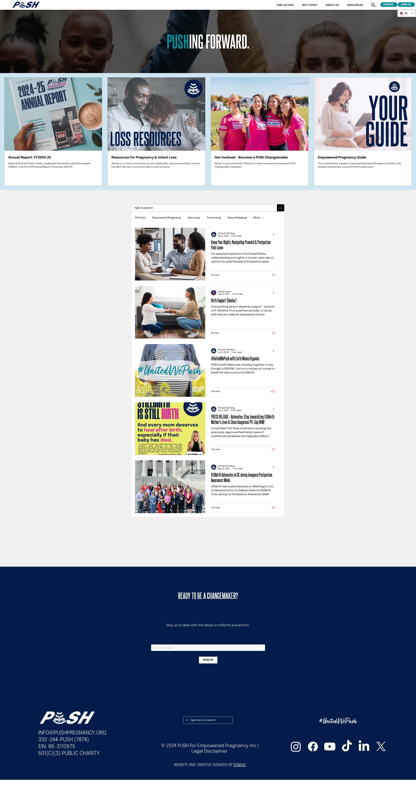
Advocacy (194, 217)
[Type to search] (280, 207)
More (257, 217)
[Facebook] (312, 746)
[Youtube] (329, 746)
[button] (285, 5)
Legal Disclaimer (209, 751)
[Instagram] (295, 746)
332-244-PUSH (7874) (63, 740)
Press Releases (237, 217)
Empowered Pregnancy (166, 217)
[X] (381, 746)
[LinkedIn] (363, 746)
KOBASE (240, 765)
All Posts (140, 217)
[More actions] (275, 234)
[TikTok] (346, 746)
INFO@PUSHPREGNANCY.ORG (72, 733)
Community (214, 217)
